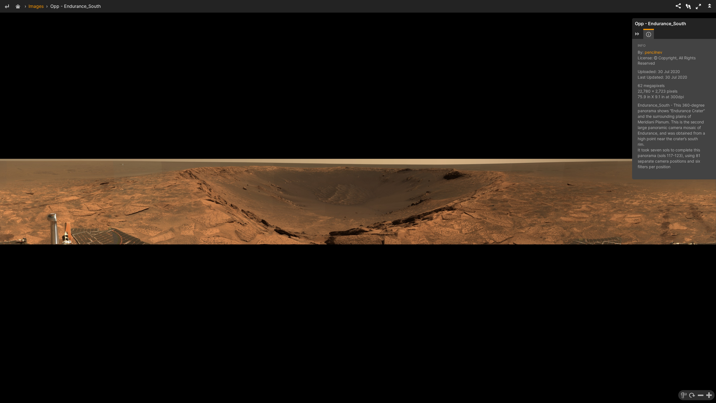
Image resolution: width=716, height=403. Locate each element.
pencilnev (653, 52)
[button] (698, 6)
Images (36, 6)
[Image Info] (648, 34)
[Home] (17, 7)
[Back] (6, 7)
